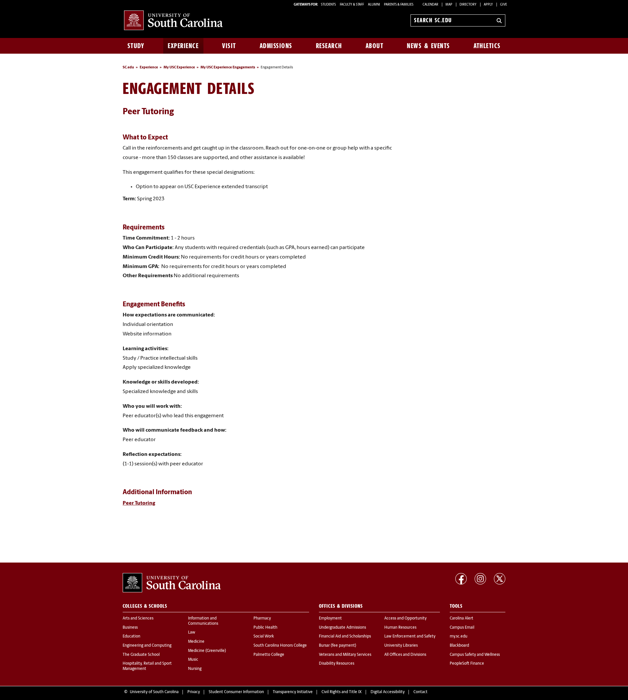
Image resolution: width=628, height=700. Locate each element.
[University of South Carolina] (172, 583)
